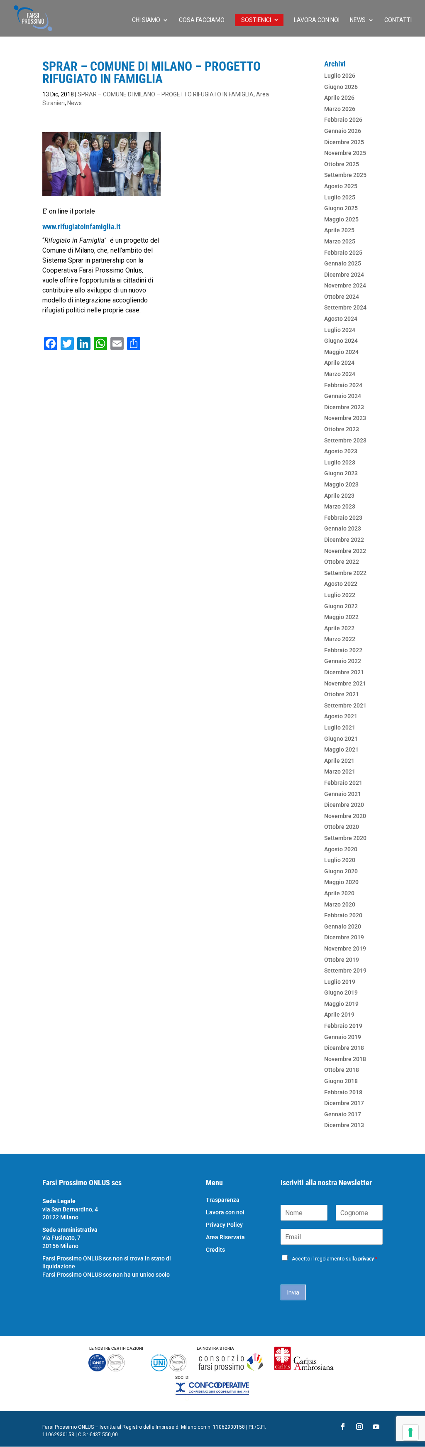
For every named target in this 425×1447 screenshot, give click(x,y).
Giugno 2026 (341, 87)
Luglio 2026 (339, 75)
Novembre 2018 (345, 1059)
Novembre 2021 (345, 683)
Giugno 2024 (341, 340)
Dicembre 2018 (344, 1047)
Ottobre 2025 (341, 164)
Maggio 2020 (341, 882)
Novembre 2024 (345, 285)
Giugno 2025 (341, 208)
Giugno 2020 (341, 871)
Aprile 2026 (339, 97)
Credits (215, 1250)
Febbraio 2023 (343, 517)
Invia (293, 1292)
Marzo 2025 (339, 241)
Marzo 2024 (339, 374)
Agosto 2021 (340, 716)
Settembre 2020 (345, 838)
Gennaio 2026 (342, 131)
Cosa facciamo (202, 20)
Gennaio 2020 (342, 926)
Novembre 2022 (345, 551)
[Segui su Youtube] (376, 1426)
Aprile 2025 (339, 230)
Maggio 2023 (341, 484)
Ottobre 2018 (341, 1069)
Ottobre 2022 (341, 561)
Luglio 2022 (339, 595)
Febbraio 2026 (343, 119)
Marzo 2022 (339, 639)
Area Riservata (225, 1237)
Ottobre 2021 (341, 694)
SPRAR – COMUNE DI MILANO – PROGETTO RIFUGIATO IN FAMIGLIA (166, 94)
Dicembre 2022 (344, 539)
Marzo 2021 (339, 771)
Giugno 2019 (341, 992)
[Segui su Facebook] (342, 1426)
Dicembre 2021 (344, 672)
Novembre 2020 (345, 816)
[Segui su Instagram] (359, 1426)
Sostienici (256, 20)
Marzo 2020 (339, 904)
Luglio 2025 (339, 197)
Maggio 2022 (341, 617)
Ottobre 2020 (341, 826)
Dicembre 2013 (344, 1125)
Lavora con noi (317, 20)
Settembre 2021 (345, 705)
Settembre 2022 (345, 573)
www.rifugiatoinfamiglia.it (81, 226)
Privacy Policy (224, 1225)
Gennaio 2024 (342, 396)
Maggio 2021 (341, 749)
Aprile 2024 (339, 362)
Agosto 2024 (340, 318)
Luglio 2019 (339, 981)
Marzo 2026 (339, 109)
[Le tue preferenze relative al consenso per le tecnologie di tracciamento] (410, 1432)
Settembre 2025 (345, 175)
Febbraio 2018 (343, 1092)
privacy (366, 1259)
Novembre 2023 (345, 418)
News (358, 20)
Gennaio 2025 (342, 263)
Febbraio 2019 (343, 1025)
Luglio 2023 (339, 462)
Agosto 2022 (340, 583)
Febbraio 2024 (343, 385)
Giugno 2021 (341, 738)
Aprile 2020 (339, 893)
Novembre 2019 (345, 948)
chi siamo (146, 20)
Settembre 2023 (345, 440)
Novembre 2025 (345, 153)
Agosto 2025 (340, 186)
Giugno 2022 (341, 606)
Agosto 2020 (340, 849)
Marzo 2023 (339, 506)
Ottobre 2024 (341, 296)
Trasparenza (222, 1200)
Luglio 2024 (339, 330)
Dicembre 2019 (344, 937)
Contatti (398, 20)
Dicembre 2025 (344, 142)
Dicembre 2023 (344, 407)
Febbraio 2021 (343, 782)
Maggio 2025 (341, 219)
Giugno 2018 (341, 1081)
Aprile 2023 (339, 495)
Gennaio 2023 (342, 528)
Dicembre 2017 (344, 1103)
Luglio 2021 (339, 727)
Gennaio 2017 (342, 1114)
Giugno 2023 (341, 473)
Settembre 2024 (345, 307)
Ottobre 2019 (341, 959)
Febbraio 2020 (343, 915)
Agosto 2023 (340, 451)
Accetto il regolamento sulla (334, 1259)
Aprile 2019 (339, 1014)
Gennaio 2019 (342, 1037)
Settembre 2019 (345, 970)
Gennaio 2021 (342, 794)
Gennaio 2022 (342, 661)
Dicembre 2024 (344, 274)
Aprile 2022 (339, 628)
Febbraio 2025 (343, 252)
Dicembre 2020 (344, 804)
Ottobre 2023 (341, 429)
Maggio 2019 (341, 1003)
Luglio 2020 (339, 860)
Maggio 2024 (341, 352)
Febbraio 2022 (343, 650)
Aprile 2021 (339, 760)
